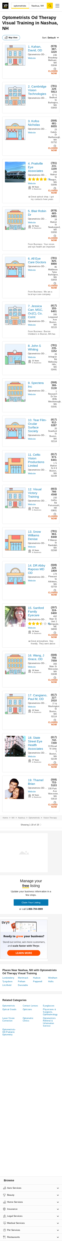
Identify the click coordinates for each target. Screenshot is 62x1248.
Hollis (51, 981)
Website (32, 58)
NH (13, 818)
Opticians (27, 1009)
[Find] (50, 5)
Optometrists (34, 818)
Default (52, 37)
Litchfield (6, 985)
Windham (52, 978)
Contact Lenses (30, 1006)
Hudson (36, 978)
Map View (13, 38)
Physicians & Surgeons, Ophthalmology (50, 1012)
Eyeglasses (48, 1006)
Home (5, 818)
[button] (57, 5)
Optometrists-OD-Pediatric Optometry (9, 1032)
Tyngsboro (7, 981)
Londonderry (8, 978)
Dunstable (23, 985)
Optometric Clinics (28, 1019)
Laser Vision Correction (8, 1019)
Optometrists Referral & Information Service (49, 1022)
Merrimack (23, 978)
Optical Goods (9, 1009)
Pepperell (37, 981)
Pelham (21, 981)
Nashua (21, 818)
